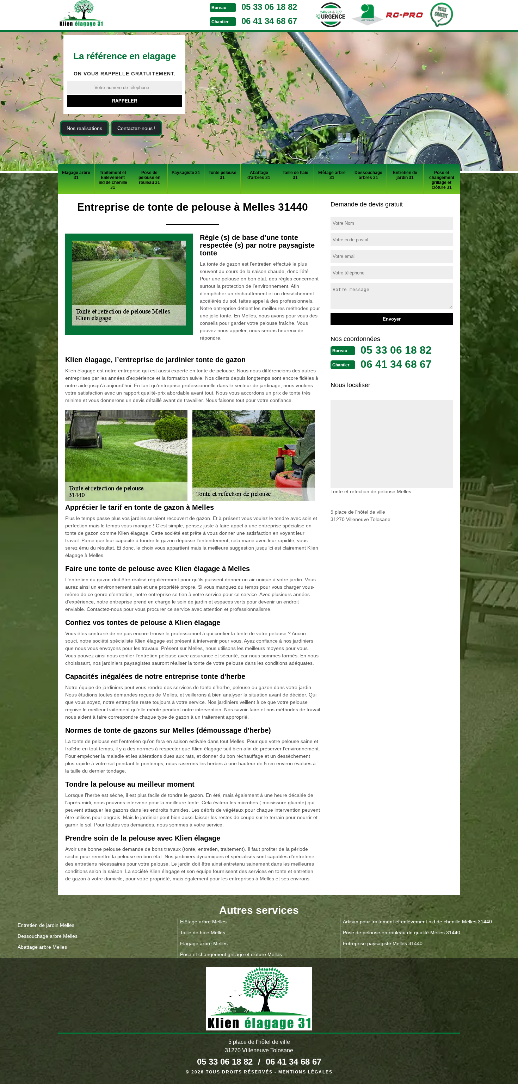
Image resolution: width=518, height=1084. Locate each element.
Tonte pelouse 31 (222, 175)
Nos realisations (84, 128)
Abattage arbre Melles (42, 947)
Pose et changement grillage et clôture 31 (441, 180)
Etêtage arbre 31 (332, 175)
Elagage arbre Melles (204, 943)
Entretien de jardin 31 (405, 175)
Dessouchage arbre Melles (48, 936)
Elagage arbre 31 (76, 175)
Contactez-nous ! (136, 128)
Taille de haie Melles (202, 932)
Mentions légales (305, 1072)
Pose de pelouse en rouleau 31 (149, 177)
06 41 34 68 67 (269, 21)
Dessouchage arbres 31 (368, 175)
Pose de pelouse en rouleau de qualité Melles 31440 (401, 932)
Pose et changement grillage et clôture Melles (231, 954)
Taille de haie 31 (295, 175)
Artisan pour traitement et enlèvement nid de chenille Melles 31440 (417, 921)
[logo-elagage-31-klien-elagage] (107, 14)
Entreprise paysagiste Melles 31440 (383, 943)
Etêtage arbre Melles (203, 921)
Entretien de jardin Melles (46, 925)
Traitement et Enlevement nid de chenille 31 (113, 180)
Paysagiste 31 (186, 172)
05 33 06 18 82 (269, 7)
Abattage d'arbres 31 (258, 175)
